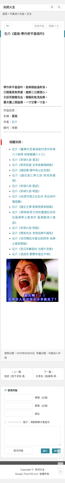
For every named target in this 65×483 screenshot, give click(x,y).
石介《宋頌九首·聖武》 (26, 186)
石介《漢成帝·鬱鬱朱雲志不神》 (32, 254)
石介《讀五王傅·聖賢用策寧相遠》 (33, 206)
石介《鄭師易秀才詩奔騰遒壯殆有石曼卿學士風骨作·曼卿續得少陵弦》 (33, 217)
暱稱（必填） (42, 397)
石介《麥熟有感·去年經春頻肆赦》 (33, 164)
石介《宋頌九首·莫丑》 (26, 159)
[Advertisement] (32, 61)
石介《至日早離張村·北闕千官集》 (33, 249)
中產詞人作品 (17, 13)
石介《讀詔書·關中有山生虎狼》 (32, 170)
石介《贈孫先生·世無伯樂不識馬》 (33, 233)
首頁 (4, 13)
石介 (14, 121)
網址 (37, 413)
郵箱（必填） (42, 405)
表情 (56, 451)
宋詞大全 (9, 7)
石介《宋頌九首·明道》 (26, 191)
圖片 (45, 451)
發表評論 (39, 26)
